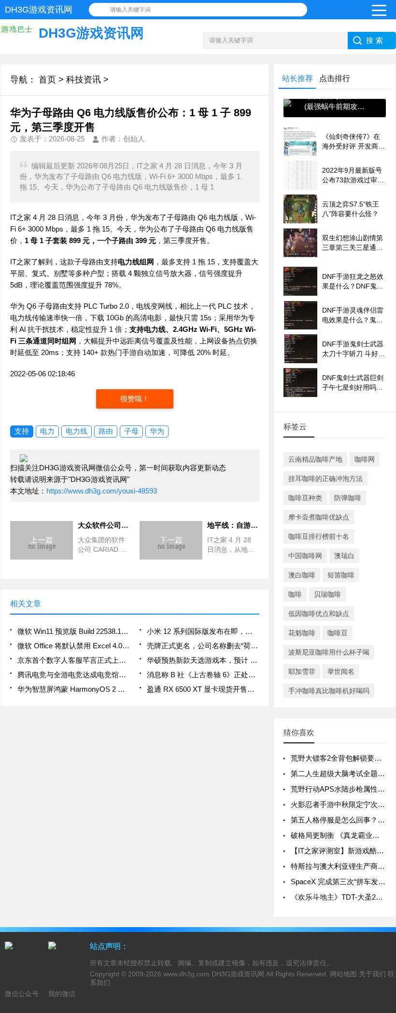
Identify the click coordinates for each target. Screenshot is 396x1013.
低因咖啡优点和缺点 (318, 613)
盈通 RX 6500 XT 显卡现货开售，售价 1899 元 (203, 689)
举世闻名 (340, 671)
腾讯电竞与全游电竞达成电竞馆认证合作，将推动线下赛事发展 (73, 675)
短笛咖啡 (340, 575)
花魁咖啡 (301, 633)
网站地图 (343, 974)
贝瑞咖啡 (327, 594)
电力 (47, 431)
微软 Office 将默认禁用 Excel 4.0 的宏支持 (73, 646)
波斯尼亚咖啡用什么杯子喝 (328, 652)
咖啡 (295, 594)
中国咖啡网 (305, 556)
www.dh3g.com (186, 974)
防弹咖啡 (347, 498)
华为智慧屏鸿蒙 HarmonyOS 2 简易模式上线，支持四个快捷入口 (73, 689)
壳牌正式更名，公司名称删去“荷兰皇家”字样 (203, 646)
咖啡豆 (337, 633)
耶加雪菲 (301, 671)
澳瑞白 (344, 556)
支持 (21, 431)
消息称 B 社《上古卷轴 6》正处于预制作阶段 (203, 675)
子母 (131, 431)
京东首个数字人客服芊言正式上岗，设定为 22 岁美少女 (73, 660)
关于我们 (372, 974)
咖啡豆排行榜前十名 (318, 536)
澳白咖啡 (301, 575)
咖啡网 (364, 459)
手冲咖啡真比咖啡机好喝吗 (328, 691)
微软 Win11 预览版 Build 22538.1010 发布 (73, 631)
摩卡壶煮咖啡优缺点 (318, 517)
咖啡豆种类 (305, 498)
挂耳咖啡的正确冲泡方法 (325, 478)
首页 (47, 79)
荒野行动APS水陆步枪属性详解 (341, 789)
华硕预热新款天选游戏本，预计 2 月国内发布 (203, 660)
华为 (157, 431)
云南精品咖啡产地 (315, 459)
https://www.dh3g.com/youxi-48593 (101, 491)
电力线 (76, 431)
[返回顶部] (386, 901)
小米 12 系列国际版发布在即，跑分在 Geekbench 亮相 (203, 631)
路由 (106, 431)
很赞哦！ (134, 399)
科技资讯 (83, 79)
